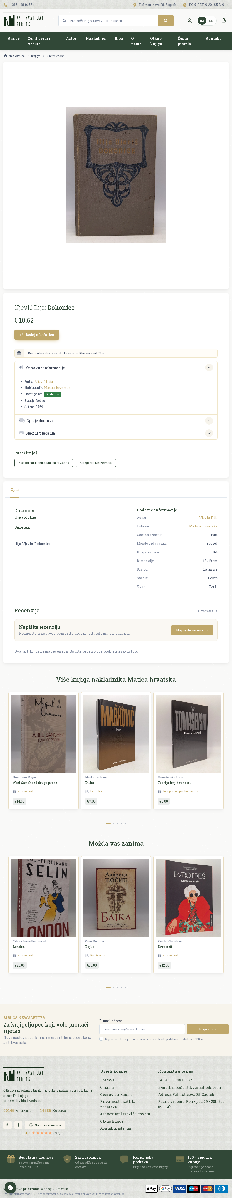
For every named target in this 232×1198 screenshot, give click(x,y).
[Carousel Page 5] (125, 823)
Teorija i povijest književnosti (182, 791)
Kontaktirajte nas (116, 1128)
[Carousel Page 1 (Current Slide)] (108, 823)
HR (202, 20)
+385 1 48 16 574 (21, 4)
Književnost (55, 56)
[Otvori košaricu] (224, 21)
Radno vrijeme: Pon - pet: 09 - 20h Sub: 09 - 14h (191, 1104)
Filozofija (96, 791)
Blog (119, 38)
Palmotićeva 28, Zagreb (157, 4)
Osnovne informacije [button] (45, 367)
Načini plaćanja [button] (40, 433)
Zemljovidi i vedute (39, 41)
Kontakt (213, 38)
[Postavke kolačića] (10, 1187)
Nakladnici (96, 38)
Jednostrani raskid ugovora (125, 1114)
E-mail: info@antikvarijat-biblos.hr (189, 1087)
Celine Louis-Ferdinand (29, 941)
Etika (89, 782)
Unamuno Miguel (25, 777)
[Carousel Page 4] (121, 823)
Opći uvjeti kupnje (116, 1094)
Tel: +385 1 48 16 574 (175, 1080)
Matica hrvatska (57, 387)
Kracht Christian (170, 941)
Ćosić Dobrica (94, 941)
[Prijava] (190, 21)
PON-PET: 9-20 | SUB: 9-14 (208, 4)
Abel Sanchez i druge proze (35, 782)
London (19, 946)
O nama (136, 41)
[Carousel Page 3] (117, 823)
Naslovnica (17, 56)
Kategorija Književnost (96, 463)
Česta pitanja (184, 41)
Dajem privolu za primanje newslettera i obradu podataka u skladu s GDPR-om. (155, 1039)
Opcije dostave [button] (40, 420)
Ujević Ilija (44, 381)
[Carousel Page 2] (113, 823)
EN (211, 20)
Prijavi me (207, 1029)
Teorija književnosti (174, 782)
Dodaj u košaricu (39, 334)
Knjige (13, 38)
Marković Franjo (96, 777)
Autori (72, 38)
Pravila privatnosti (84, 1194)
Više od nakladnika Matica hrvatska (43, 463)
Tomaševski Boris (170, 777)
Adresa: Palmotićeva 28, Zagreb (186, 1094)
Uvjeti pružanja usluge (110, 1194)
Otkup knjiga (156, 41)
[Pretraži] (166, 20)
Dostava (107, 1080)
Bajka (90, 946)
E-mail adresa (111, 1021)
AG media (60, 1189)
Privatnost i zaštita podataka (117, 1104)
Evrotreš (165, 946)
